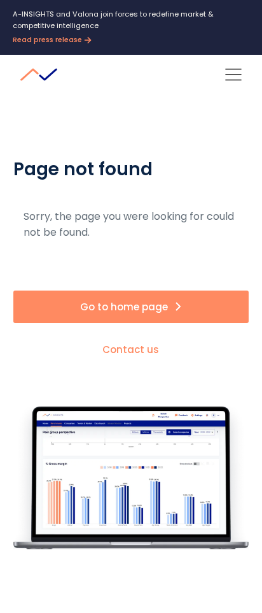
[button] (233, 74)
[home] (41, 74)
